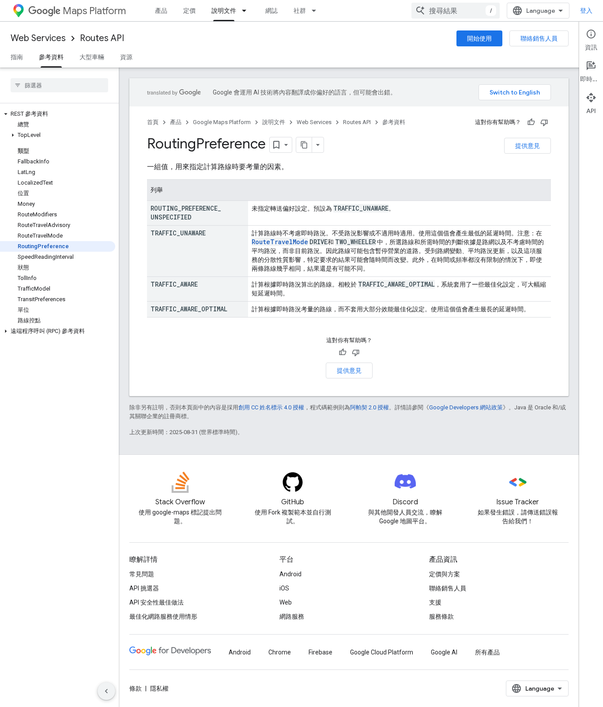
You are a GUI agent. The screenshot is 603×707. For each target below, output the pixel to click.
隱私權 (159, 688)
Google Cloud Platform (381, 652)
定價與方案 (444, 574)
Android (290, 574)
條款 (135, 688)
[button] (57, 114)
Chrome (279, 652)
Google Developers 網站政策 (466, 407)
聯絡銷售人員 (539, 38)
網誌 (271, 11)
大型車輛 (91, 57)
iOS (284, 588)
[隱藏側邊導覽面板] (106, 691)
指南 (17, 57)
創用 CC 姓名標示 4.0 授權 (271, 407)
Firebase (320, 652)
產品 (161, 11)
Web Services (38, 38)
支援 (435, 602)
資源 (126, 57)
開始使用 (479, 38)
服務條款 (441, 616)
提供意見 (527, 146)
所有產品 (487, 652)
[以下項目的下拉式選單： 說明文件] (246, 10)
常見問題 (141, 574)
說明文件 (223, 11)
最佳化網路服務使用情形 (163, 616)
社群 (300, 11)
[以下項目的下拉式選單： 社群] (316, 10)
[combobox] (455, 11)
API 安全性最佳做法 (156, 602)
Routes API (102, 38)
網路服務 (291, 616)
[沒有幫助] (544, 122)
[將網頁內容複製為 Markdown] (304, 144)
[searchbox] (59, 85)
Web (285, 602)
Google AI (444, 652)
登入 (586, 10)
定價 (189, 11)
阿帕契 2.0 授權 (369, 407)
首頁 (152, 122)
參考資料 (51, 57)
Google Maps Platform (222, 122)
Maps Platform (94, 11)
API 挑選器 (144, 588)
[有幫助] (531, 122)
